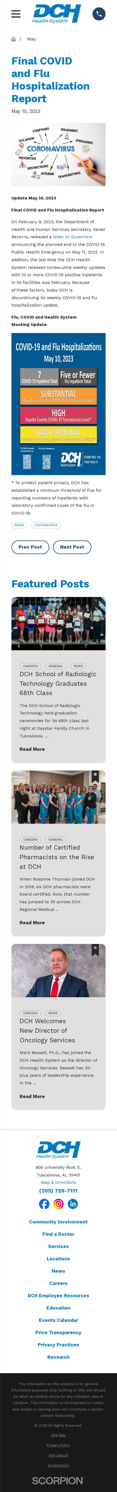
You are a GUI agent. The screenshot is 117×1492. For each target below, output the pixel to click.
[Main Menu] (16, 14)
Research (58, 1357)
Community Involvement (58, 1222)
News (19, 525)
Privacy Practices (58, 1344)
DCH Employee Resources (58, 1295)
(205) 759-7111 (58, 1190)
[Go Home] (13, 39)
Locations (58, 1258)
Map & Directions (58, 1182)
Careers (58, 1283)
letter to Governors (72, 236)
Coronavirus (46, 525)
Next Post (72, 547)
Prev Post (30, 547)
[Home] (56, 13)
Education (58, 1308)
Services (58, 1246)
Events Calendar (58, 1320)
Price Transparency (58, 1332)
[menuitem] (58, 1435)
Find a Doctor (58, 1234)
